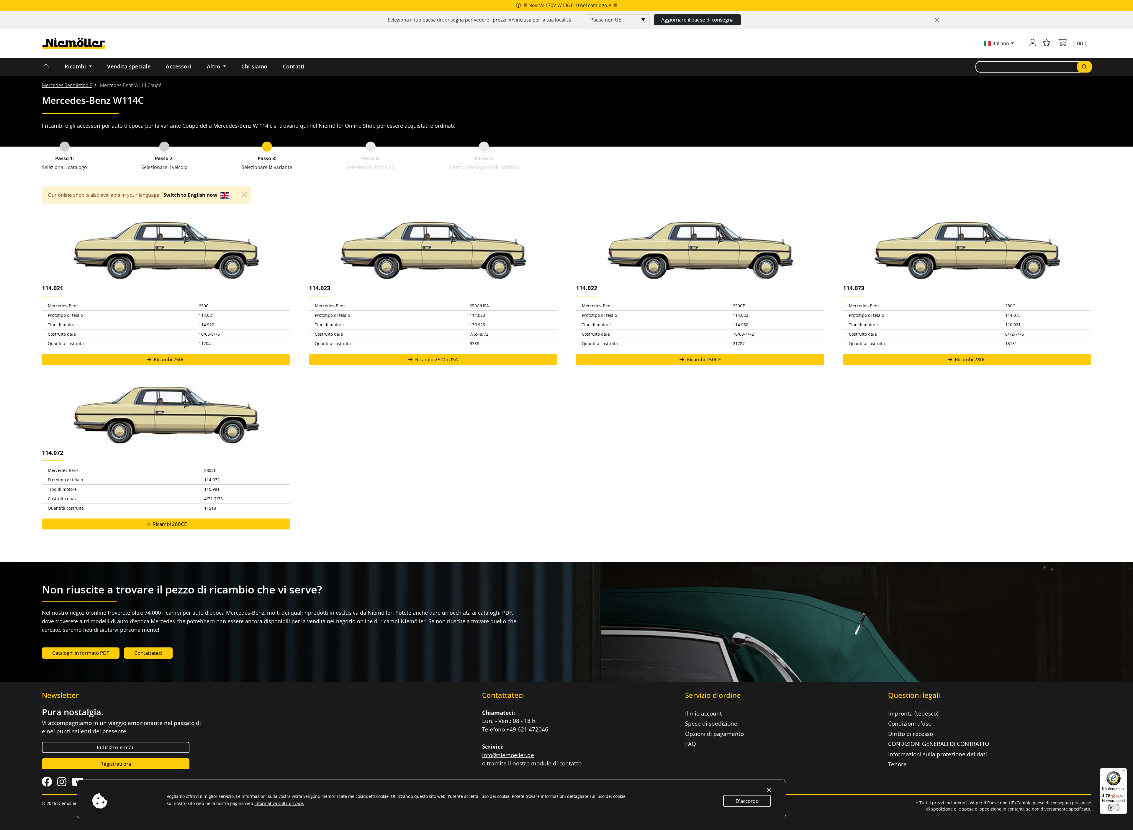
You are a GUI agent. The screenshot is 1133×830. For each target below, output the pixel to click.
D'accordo (747, 801)
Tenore (897, 764)
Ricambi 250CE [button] (703, 359)
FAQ (690, 744)
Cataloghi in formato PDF (80, 652)
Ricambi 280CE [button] (169, 524)
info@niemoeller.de (508, 755)
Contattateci (148, 652)
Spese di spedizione (711, 723)
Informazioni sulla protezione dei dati (937, 754)
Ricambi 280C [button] (970, 359)
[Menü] (1123, 771)
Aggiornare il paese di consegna (697, 19)
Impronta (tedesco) (913, 713)
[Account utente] (1032, 43)
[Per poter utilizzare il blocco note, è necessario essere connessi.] (1046, 43)
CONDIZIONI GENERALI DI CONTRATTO (938, 744)
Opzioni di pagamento (714, 734)
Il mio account (703, 713)
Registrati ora (115, 763)
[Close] (937, 20)
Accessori (178, 66)
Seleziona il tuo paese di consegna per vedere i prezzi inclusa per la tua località (479, 20)
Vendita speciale (128, 66)
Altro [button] (214, 66)
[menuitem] (67, 85)
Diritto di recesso (910, 734)
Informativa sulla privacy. (279, 803)
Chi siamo (254, 66)
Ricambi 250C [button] (169, 359)
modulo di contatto (556, 763)
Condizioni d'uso (909, 723)
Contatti (293, 66)
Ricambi (76, 66)
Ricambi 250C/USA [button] (436, 359)
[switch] (1113, 807)
